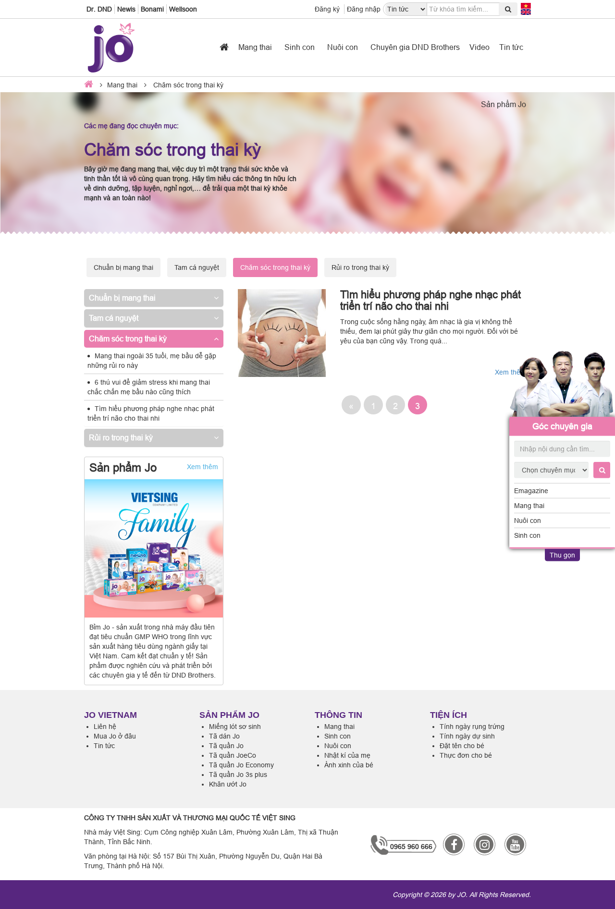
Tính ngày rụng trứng (472, 726)
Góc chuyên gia (562, 426)
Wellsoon (183, 9)
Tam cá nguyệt (196, 267)
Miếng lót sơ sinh (235, 726)
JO (461, 894)
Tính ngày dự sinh (467, 736)
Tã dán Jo (224, 736)
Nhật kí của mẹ (347, 755)
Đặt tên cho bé (462, 746)
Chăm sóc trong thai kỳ (128, 338)
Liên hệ (105, 726)
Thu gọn (562, 555)
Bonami (152, 9)
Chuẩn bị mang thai (123, 267)
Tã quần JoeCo (232, 755)
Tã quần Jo (226, 746)
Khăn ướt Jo (227, 784)
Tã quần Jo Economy (241, 765)
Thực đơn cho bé (466, 755)
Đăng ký (327, 9)
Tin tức (511, 47)
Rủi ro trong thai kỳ (360, 267)
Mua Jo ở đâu (115, 736)
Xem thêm (202, 467)
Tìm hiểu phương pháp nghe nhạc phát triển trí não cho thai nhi (430, 300)
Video (479, 47)
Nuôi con (527, 520)
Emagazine (531, 491)
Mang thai (529, 505)
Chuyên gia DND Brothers (415, 47)
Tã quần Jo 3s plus (238, 774)
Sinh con (527, 535)
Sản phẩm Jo (503, 104)
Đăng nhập (364, 9)
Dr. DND (99, 9)
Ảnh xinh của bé (348, 765)
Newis (126, 9)
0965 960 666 (411, 846)
